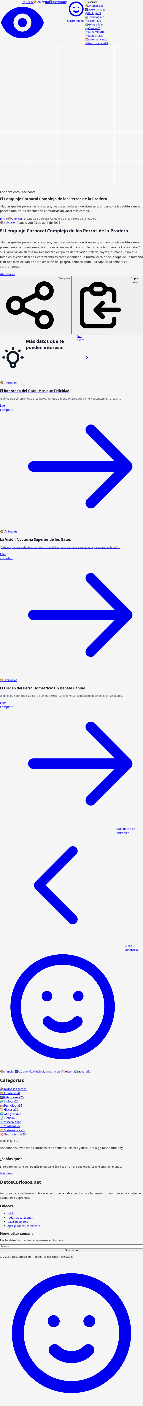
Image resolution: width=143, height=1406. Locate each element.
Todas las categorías (20, 1217)
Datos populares (17, 1221)
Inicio (3, 218)
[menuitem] (96, 6)
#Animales (7, 274)
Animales (15, 218)
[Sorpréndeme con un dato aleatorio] (71, 1404)
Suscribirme (71, 1250)
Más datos (6, 1173)
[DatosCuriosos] (11, 22)
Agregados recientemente (23, 1226)
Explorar (28, 2)
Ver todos (80, 338)
